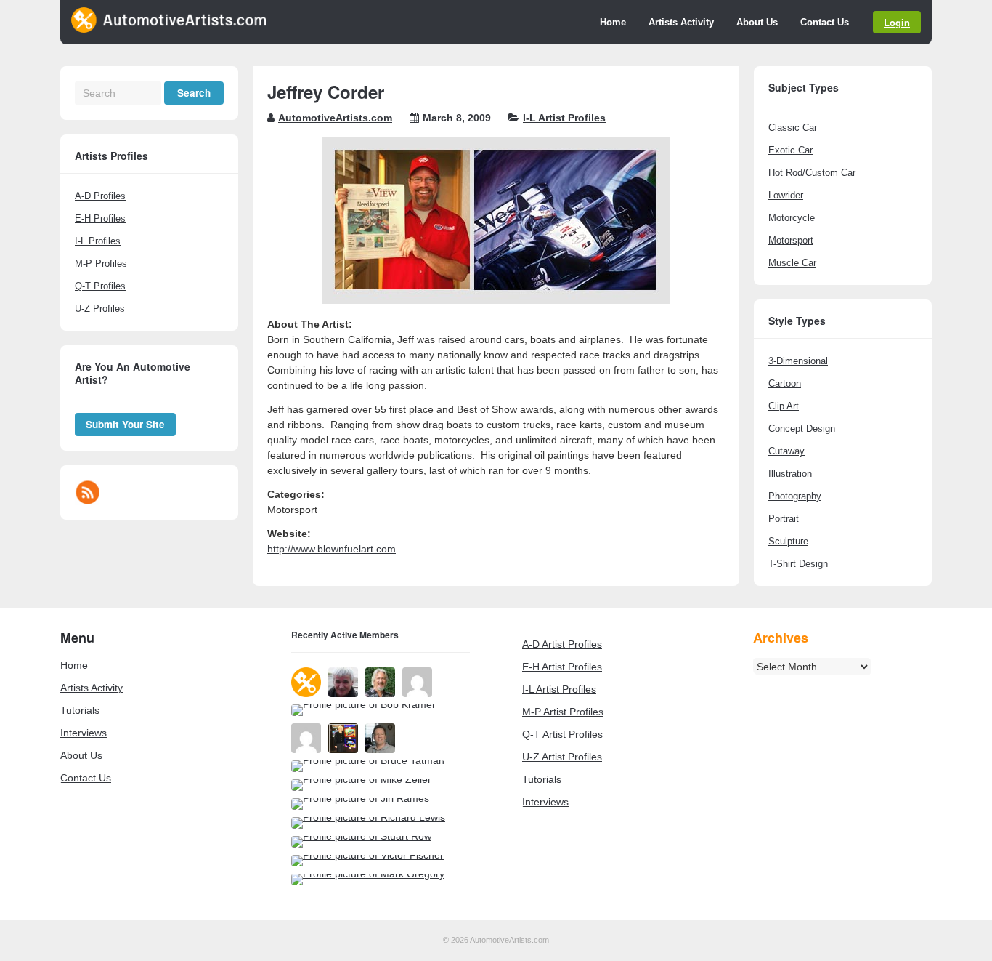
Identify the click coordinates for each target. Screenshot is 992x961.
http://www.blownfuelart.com (331, 549)
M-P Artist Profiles (562, 711)
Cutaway (786, 451)
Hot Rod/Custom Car (811, 172)
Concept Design (801, 428)
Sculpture (788, 541)
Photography (794, 496)
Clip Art (783, 406)
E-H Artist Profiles (562, 666)
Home (613, 22)
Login (897, 22)
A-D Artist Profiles (562, 644)
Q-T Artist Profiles (562, 734)
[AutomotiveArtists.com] (168, 29)
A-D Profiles (100, 195)
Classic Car (792, 127)
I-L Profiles (98, 241)
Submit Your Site (125, 424)
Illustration (790, 473)
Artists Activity (681, 22)
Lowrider (785, 195)
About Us (757, 22)
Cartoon (784, 383)
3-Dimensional (798, 360)
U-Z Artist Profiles (562, 757)
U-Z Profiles (100, 308)
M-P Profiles (101, 263)
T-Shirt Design (798, 563)
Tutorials (79, 710)
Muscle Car (792, 262)
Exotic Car (790, 150)
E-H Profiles (100, 218)
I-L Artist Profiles (564, 118)
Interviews (83, 733)
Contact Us (824, 22)
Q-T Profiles (100, 286)
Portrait (783, 518)
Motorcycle (791, 217)
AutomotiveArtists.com (335, 118)
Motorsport (790, 240)
